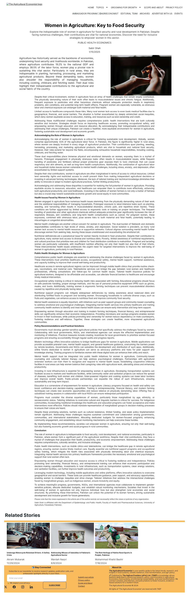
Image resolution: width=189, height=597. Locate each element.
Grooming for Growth (124, 7)
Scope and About (154, 7)
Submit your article (86, 577)
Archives (145, 13)
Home (91, 7)
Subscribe (54, 585)
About (89, 583)
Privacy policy (174, 7)
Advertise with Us (162, 13)
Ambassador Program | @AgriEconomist (95, 13)
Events (179, 13)
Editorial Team (129, 13)
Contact (81, 586)
